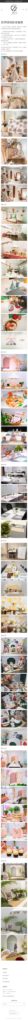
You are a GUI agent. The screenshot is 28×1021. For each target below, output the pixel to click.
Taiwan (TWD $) (13, 1013)
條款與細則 (5, 979)
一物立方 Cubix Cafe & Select (12, 1018)
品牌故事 (5, 972)
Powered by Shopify (19, 1018)
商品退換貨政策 (6, 982)
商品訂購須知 (6, 975)
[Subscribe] (23, 1004)
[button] (1, 9)
